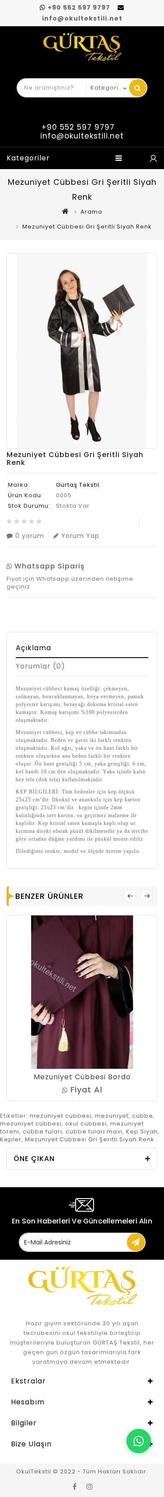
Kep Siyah (142, 1131)
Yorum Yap (80, 535)
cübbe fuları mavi (94, 1131)
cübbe (142, 1116)
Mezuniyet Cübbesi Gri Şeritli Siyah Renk (89, 1139)
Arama (91, 212)
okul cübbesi (86, 1123)
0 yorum (29, 535)
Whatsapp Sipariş (48, 566)
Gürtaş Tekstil (78, 485)
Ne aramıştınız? (138, 88)
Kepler (10, 1139)
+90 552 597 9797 (79, 7)
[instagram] (89, 1486)
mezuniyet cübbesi (31, 1123)
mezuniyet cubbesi (60, 1116)
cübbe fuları (42, 1131)
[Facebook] (74, 1486)
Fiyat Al (85, 1089)
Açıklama (33, 648)
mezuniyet (112, 1116)
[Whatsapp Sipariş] (153, 158)
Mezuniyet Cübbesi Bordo (82, 1077)
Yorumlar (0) (40, 666)
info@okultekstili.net (82, 18)
